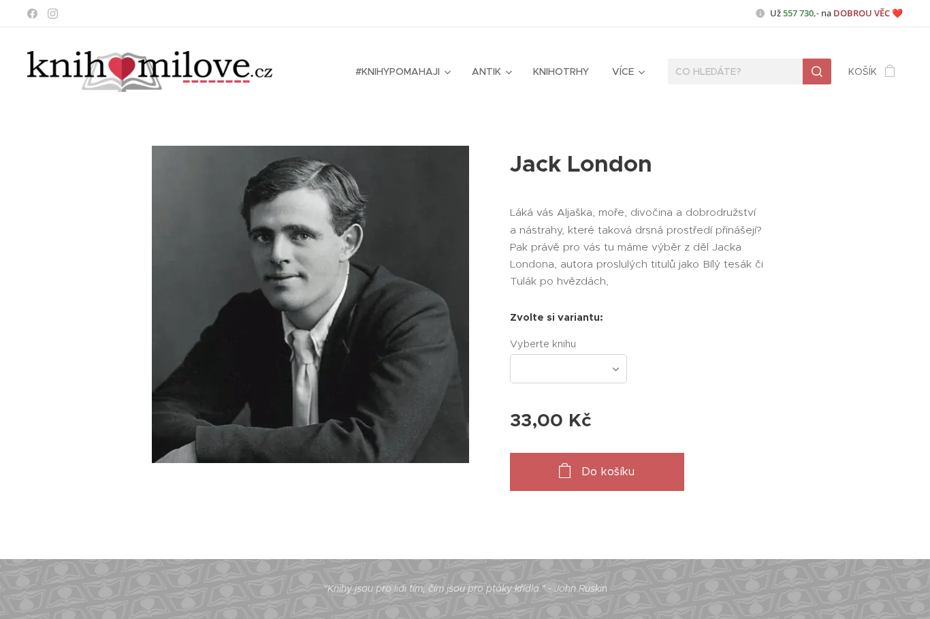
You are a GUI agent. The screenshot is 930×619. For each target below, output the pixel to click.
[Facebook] (32, 13)
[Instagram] (52, 13)
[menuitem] (402, 71)
